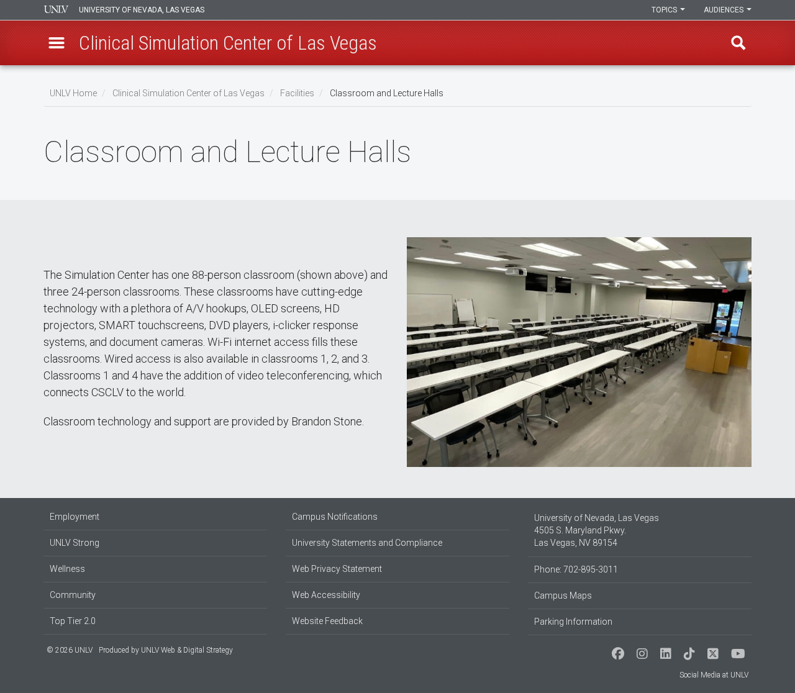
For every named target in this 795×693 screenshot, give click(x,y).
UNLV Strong (74, 543)
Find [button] (738, 42)
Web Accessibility (326, 595)
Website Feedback (327, 621)
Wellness (67, 569)
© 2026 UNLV (70, 650)
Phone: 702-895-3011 (576, 569)
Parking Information (573, 622)
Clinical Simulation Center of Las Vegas (188, 93)
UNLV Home (73, 93)
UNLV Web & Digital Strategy (187, 650)
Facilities (297, 93)
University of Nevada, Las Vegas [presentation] (141, 10)
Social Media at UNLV (713, 675)
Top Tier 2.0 (73, 621)
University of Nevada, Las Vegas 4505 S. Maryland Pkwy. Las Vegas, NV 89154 (596, 530)
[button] (56, 42)
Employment (74, 517)
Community (73, 595)
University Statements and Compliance (367, 543)
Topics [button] (665, 10)
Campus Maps (563, 595)
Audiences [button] (724, 10)
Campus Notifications (335, 517)
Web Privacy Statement (337, 569)
